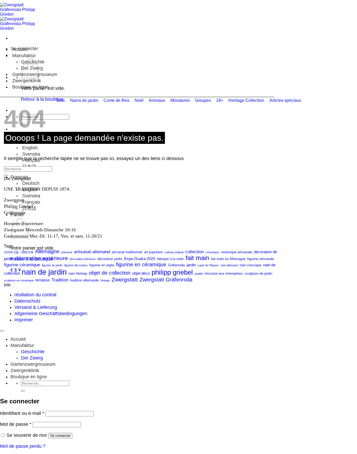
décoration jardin (109, 259)
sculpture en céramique (19, 280)
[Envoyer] (6, 175)
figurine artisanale (260, 259)
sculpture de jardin (258, 273)
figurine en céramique (141, 264)
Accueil (19, 49)
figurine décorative (76, 265)
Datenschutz (27, 301)
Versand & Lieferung (35, 307)
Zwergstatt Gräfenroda (166, 279)
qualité (199, 273)
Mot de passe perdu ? (22, 446)
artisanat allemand (92, 251)
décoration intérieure (83, 259)
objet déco (141, 273)
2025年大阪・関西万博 (18, 252)
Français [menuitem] (30, 202)
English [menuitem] (29, 147)
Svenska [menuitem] (30, 154)
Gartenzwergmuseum (32, 364)
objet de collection (109, 273)
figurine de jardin (52, 265)
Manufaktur (24, 55)
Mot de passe (15, 424)
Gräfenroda (176, 265)
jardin (191, 265)
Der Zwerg (32, 358)
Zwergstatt (125, 279)
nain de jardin (44, 272)
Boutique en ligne (30, 87)
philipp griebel (172, 272)
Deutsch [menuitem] (30, 183)
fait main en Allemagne (228, 259)
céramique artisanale (236, 252)
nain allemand (229, 265)
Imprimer (23, 319)
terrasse (43, 280)
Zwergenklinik (26, 80)
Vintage (105, 280)
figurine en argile (101, 265)
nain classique (250, 265)
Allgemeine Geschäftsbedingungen (50, 313)
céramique (212, 252)
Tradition (59, 279)
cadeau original (173, 252)
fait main (197, 258)
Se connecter (60, 436)
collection (194, 251)
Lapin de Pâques (208, 265)
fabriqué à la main (170, 259)
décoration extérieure (41, 258)
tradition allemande (84, 280)
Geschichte (32, 351)
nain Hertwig (77, 273)
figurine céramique (22, 264)
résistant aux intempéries (224, 273)
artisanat (66, 252)
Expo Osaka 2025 (139, 258)
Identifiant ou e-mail (22, 413)
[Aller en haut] (2, 331)
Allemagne (47, 251)
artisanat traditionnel (127, 252)
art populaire (153, 252)
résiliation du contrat (35, 294)
